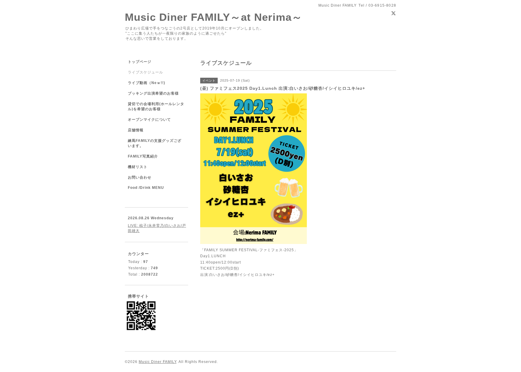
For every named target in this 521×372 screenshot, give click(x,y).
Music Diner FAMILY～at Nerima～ (213, 17)
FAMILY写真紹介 (143, 156)
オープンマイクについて (149, 119)
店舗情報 (136, 130)
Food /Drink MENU (146, 188)
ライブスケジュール (145, 72)
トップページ (139, 62)
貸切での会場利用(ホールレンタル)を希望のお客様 (156, 106)
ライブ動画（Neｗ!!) (146, 83)
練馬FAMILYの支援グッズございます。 (155, 143)
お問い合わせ (139, 177)
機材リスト (137, 167)
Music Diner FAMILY (157, 362)
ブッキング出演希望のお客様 (153, 93)
